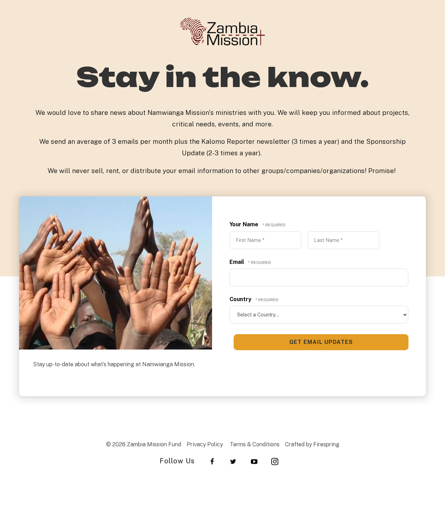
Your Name (244, 224)
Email (237, 262)
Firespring (326, 444)
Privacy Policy (205, 444)
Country (241, 299)
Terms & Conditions (255, 444)
